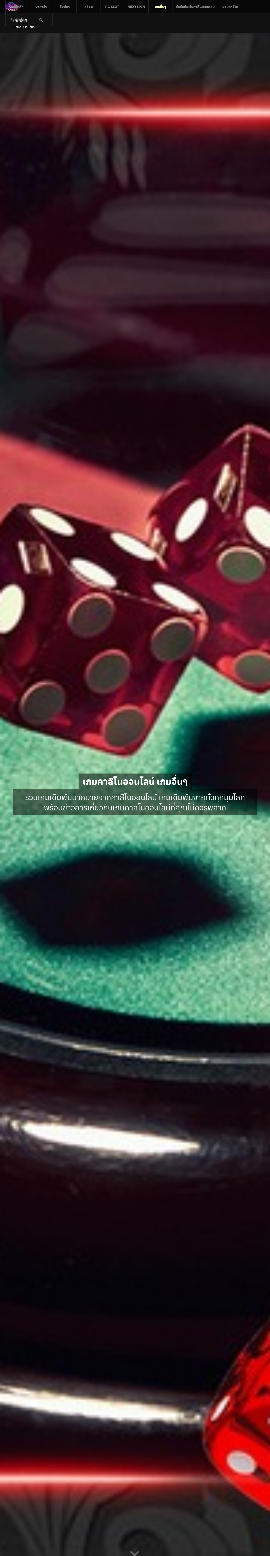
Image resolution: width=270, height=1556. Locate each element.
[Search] (41, 19)
